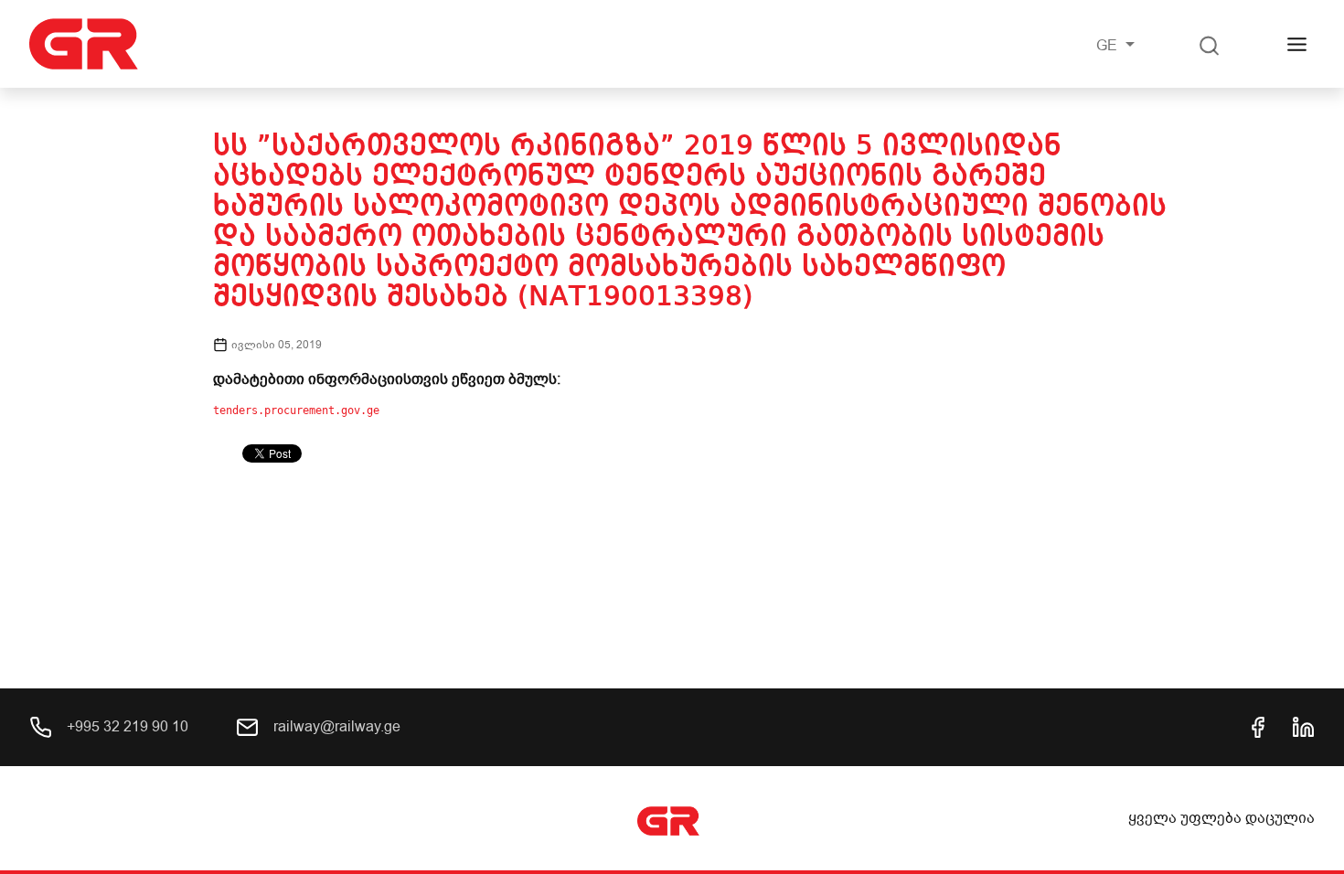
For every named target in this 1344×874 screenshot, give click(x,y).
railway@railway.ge (335, 727)
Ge (1108, 46)
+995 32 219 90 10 (125, 727)
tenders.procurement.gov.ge (296, 410)
